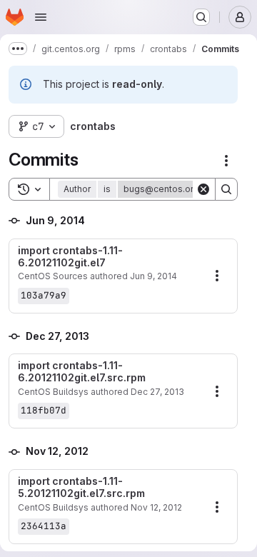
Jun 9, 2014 (153, 276)
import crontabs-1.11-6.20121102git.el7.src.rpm (82, 371)
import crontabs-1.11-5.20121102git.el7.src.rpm (81, 487)
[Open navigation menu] (40, 17)
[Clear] (203, 189)
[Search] (226, 189)
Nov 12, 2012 (156, 507)
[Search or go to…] (201, 17)
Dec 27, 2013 (157, 391)
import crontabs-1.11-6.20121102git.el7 (70, 257)
